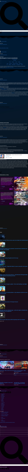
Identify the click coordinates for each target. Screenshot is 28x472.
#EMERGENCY (2, 196)
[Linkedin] (10, 398)
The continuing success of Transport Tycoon (9, 305)
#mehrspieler (2, 202)
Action (7, 67)
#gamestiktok (11, 202)
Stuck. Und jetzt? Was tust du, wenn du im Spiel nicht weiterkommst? (14, 244)
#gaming (11, 187)
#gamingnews (8, 186)
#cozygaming (2, 200)
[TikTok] (9, 161)
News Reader (3, 402)
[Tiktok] (3, 398)
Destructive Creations (15, 67)
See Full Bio (7, 160)
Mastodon (2, 407)
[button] (1, 153)
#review (10, 186)
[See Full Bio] (9, 160)
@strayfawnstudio (2, 185)
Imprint (2, 423)
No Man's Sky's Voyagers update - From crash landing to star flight (13, 288)
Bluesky (2, 406)
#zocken (4, 188)
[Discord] (8, 398)
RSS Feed (2, 403)
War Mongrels (18, 68)
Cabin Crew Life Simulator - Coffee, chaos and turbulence (20, 377)
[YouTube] (11, 161)
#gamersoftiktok (9, 188)
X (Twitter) (2, 404)
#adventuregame (5, 201)
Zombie (22, 68)
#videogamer (7, 187)
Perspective (4, 131)
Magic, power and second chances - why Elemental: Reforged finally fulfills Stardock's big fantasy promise (13, 279)
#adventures (8, 201)
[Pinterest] (10, 161)
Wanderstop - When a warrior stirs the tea (7, 376)
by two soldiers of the (4, 93)
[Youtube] (1, 398)
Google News (3, 400)
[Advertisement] (12, 42)
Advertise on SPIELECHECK (3, 46)
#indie (6, 200)
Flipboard (2, 401)
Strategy (10, 68)
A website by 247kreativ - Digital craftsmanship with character (7, 428)
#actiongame (10, 201)
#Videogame (4, 187)
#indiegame (8, 200)
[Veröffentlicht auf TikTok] (12, 190)
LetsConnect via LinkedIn (4, 419)
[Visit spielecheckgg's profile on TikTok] (1, 190)
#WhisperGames (5, 186)
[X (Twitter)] (7, 161)
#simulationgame (2, 188)
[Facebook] (6, 161)
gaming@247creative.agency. (10, 71)
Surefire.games (14, 68)
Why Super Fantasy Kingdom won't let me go (9, 262)
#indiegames (2, 187)
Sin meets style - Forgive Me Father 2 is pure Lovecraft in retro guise (13, 270)
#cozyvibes (4, 200)
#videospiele (9, 187)
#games (1, 201)
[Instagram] (8, 161)
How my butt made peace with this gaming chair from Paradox (12, 323)
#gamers (3, 201)
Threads (2, 405)
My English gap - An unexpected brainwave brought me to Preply (19, 389)
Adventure (10, 67)
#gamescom (7, 188)
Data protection (3, 424)
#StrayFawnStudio (2, 186)
